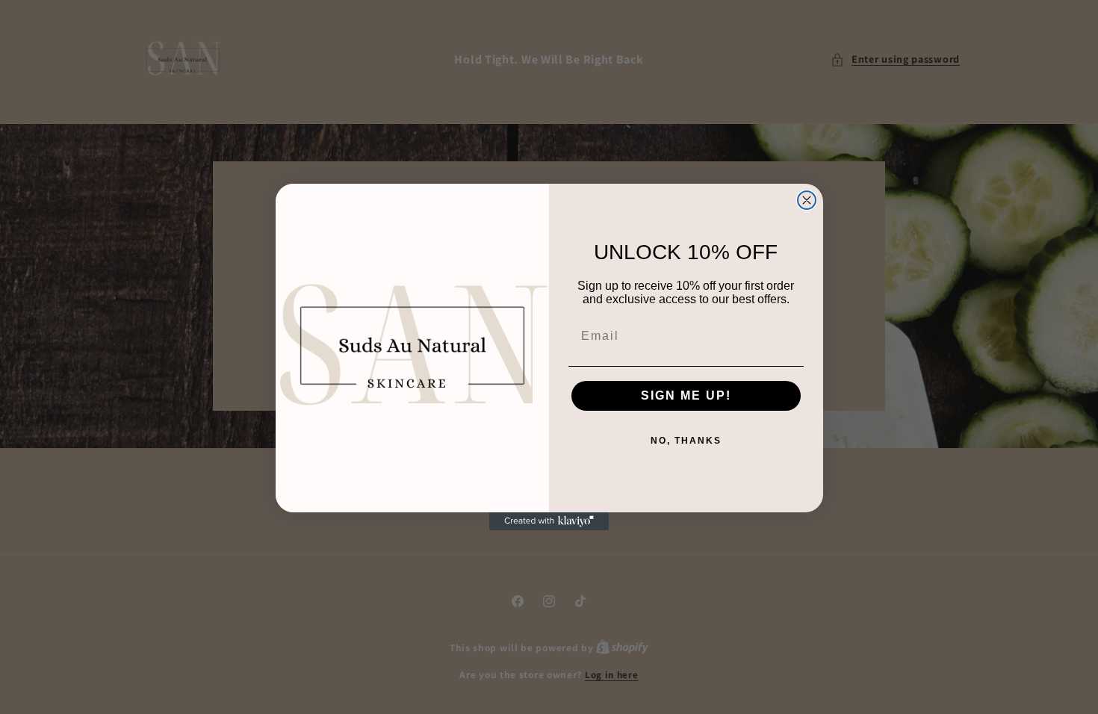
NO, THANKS (686, 440)
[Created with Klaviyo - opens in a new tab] (549, 521)
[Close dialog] (807, 200)
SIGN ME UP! (686, 395)
